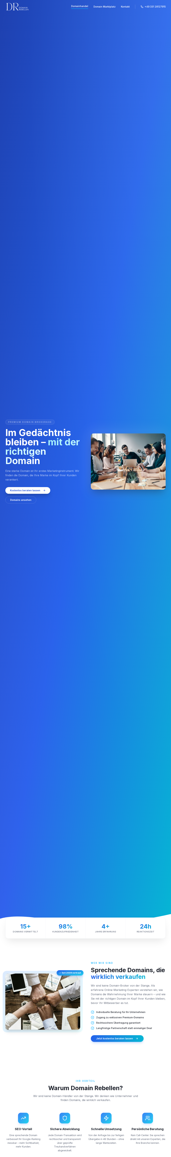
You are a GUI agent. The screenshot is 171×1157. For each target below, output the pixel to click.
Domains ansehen (20, 499)
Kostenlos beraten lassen (25, 490)
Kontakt (125, 6)
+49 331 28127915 (155, 6)
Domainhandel (79, 6)
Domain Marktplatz (105, 6)
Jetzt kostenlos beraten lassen (114, 1038)
